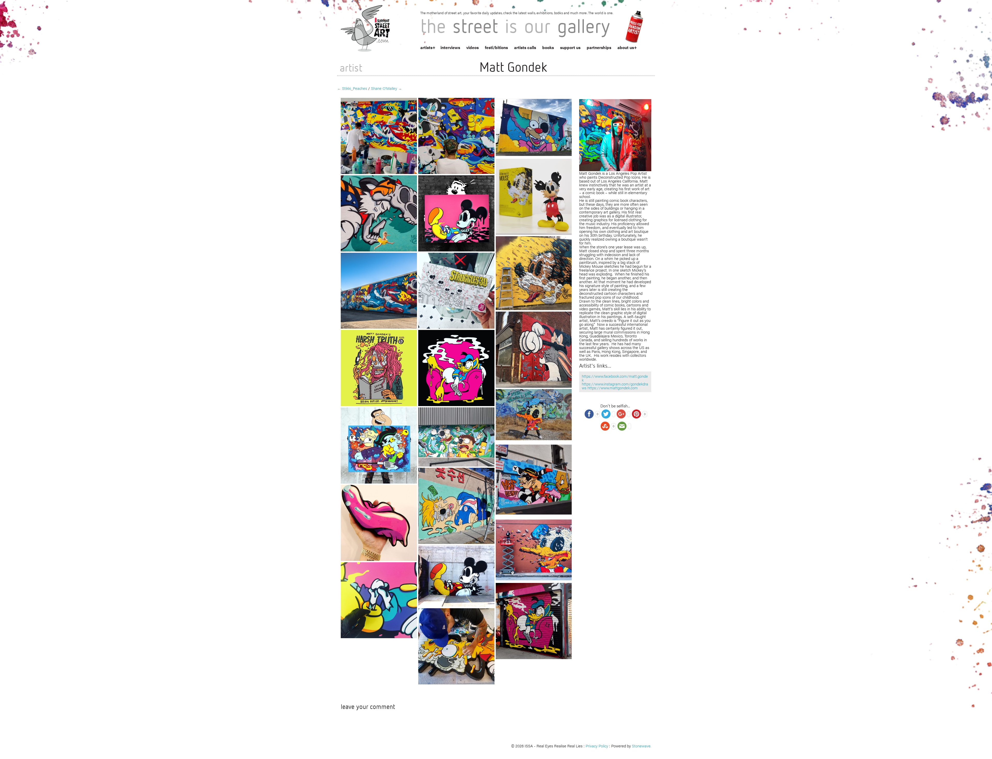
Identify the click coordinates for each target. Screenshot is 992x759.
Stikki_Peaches (352, 88)
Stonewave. (641, 745)
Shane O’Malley (386, 88)
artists (426, 47)
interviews (450, 47)
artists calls (525, 47)
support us (570, 47)
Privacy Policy (597, 745)
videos (472, 47)
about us (625, 47)
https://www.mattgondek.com (612, 387)
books (548, 47)
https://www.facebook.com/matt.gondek (615, 378)
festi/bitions (496, 47)
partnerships (599, 47)
